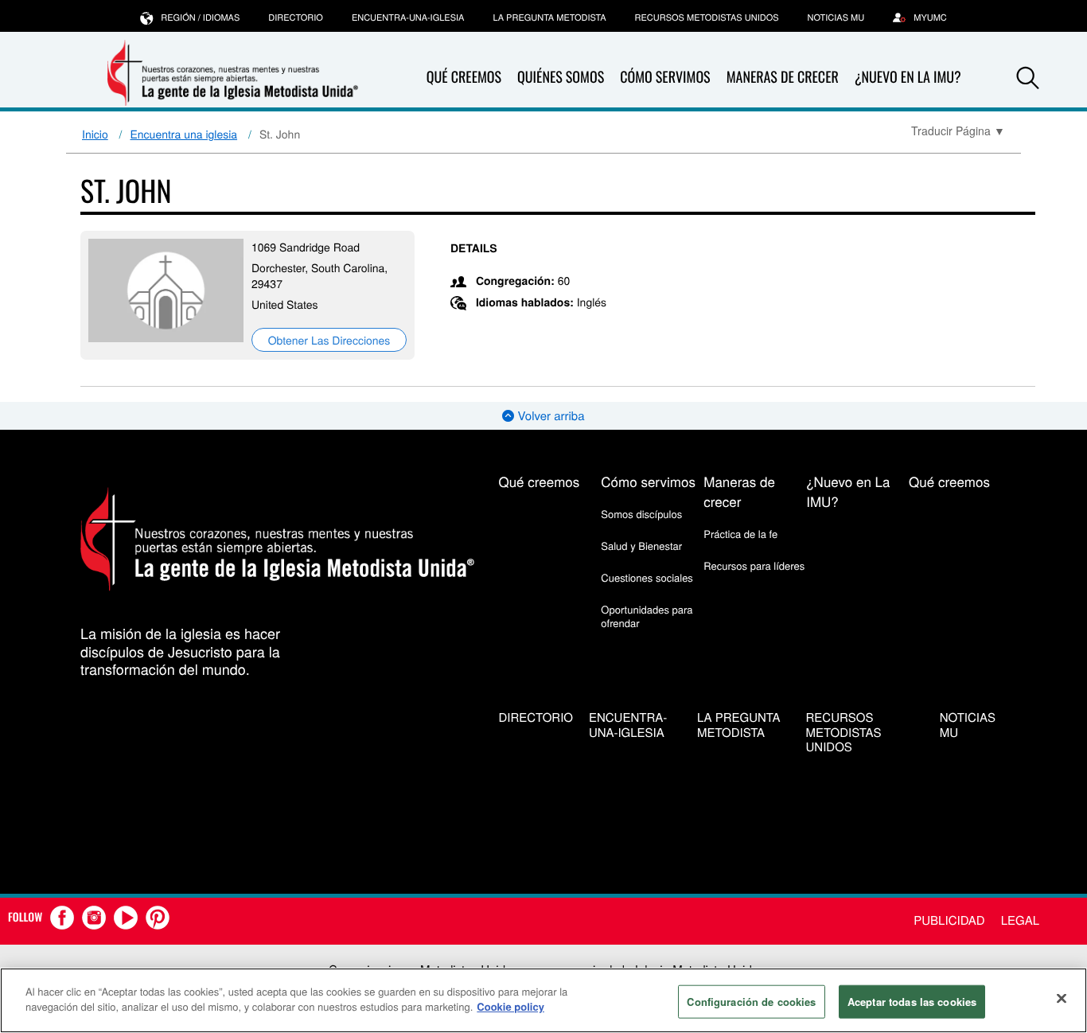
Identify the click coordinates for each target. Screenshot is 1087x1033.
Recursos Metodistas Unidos (707, 17)
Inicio (95, 134)
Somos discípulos (641, 513)
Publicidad (949, 920)
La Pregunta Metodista (549, 17)
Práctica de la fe (740, 533)
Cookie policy (510, 1006)
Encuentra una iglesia (184, 134)
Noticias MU (836, 17)
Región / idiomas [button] (200, 17)
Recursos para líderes (754, 565)
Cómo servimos (665, 77)
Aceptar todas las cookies (911, 1001)
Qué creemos (464, 77)
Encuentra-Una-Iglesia (408, 17)
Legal (1020, 920)
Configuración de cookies (751, 1001)
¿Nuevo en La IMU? (908, 77)
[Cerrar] (1061, 997)
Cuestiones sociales (647, 577)
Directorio (295, 17)
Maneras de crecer (783, 77)
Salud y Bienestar (641, 545)
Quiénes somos (560, 77)
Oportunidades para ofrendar (646, 616)
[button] (1028, 78)
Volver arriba (549, 415)
